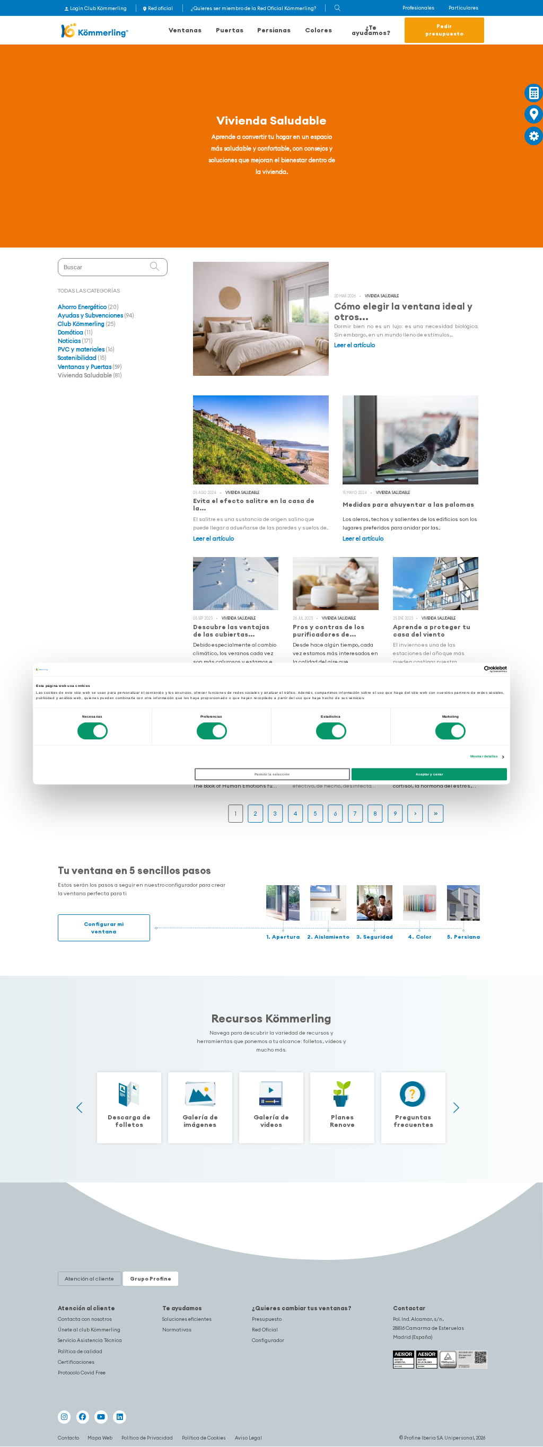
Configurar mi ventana (104, 928)
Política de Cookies (204, 1438)
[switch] (212, 731)
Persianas (274, 30)
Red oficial (160, 8)
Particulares (463, 8)
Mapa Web (99, 1438)
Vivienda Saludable (382, 296)
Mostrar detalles (484, 756)
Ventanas (185, 30)
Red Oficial (265, 1330)
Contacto (68, 1438)
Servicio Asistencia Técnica (90, 1340)
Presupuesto (267, 1319)
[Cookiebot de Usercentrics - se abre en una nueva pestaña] (460, 669)
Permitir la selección (272, 774)
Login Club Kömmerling (98, 8)
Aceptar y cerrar (429, 774)
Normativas (176, 1330)
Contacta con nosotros (85, 1319)
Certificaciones (76, 1362)
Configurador (268, 1340)
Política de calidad (80, 1351)
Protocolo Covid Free (82, 1373)
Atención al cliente (86, 1308)
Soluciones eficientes (187, 1319)
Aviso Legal (248, 1438)
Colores (318, 30)
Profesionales (418, 8)
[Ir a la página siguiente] (415, 814)
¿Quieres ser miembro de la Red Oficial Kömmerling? (253, 8)
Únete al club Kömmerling (89, 1330)
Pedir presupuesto (444, 30)
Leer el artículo (354, 345)
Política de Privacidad (147, 1438)
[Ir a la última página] (435, 814)
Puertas (229, 30)
